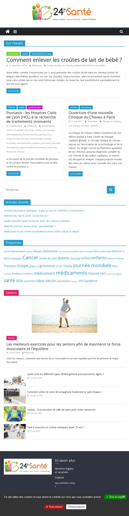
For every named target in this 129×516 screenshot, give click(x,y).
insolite (73, 107)
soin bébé (100, 65)
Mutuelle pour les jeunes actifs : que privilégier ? (30, 226)
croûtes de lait (53, 65)
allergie (29, 251)
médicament (44, 273)
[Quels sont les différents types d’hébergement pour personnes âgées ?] (15, 372)
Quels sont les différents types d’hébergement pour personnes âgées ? (65, 374)
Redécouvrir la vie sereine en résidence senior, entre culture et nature (41, 231)
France (119, 258)
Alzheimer (50, 251)
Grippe (23, 265)
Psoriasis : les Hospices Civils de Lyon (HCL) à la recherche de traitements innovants (31, 117)
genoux (42, 134)
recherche (51, 147)
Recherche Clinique (15, 151)
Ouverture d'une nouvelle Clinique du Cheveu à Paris (92, 114)
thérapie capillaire (89, 125)
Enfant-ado (13, 53)
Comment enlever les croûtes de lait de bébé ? (64, 59)
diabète (63, 258)
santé (9, 280)
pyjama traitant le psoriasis (33, 147)
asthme (82, 251)
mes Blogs (86, 107)
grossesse (47, 265)
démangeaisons (14, 134)
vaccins (74, 281)
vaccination (64, 281)
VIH (81, 281)
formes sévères (30, 134)
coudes (37, 130)
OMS (103, 273)
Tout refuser (55, 506)
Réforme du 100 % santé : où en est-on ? (26, 215)
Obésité (93, 273)
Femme (11, 107)
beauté (89, 251)
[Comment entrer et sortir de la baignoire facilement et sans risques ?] (15, 390)
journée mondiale (92, 265)
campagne (16, 258)
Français (10, 266)
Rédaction (37, 65)
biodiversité (105, 251)
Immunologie (36, 138)
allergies (37, 251)
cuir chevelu (67, 65)
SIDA (19, 280)
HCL (49, 134)
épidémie (91, 281)
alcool (7, 251)
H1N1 (59, 266)
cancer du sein (48, 258)
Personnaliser (76, 506)
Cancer (30, 257)
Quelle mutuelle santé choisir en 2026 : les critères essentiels (37, 221)
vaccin (50, 280)
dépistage (75, 258)
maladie (7, 274)
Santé (25, 53)
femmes (111, 258)
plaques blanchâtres (84, 65)
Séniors (11, 338)
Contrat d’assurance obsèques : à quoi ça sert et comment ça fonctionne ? (44, 210)
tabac (40, 280)
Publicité (59, 477)
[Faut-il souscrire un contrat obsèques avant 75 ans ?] (15, 425)
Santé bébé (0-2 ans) (41, 53)
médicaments (71, 272)
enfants (99, 257)
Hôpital (67, 266)
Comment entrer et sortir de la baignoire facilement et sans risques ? (64, 392)
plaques (36, 143)
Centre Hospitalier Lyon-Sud (19, 130)
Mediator (17, 273)
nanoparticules (24, 143)
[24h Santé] (7, 31)
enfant (86, 258)
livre (115, 266)
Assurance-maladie (68, 251)
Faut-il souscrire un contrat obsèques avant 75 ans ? (55, 427)
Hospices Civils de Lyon (17, 138)
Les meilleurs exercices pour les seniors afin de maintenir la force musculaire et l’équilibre (63, 346)
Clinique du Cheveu (111, 121)
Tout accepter (116, 496)
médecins (28, 273)
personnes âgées (114, 274)
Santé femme (34, 107)
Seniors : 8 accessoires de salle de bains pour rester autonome (61, 409)
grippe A (34, 266)
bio (96, 251)
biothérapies (48, 125)
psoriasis (45, 143)
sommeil (29, 281)
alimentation (18, 251)
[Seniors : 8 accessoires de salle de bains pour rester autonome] (15, 408)
